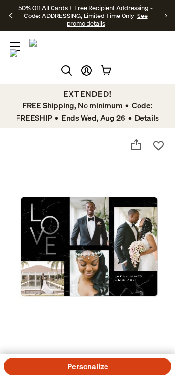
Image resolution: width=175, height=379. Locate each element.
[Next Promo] (166, 15)
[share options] (136, 145)
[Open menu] (15, 46)
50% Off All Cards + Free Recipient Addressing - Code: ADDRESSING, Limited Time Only (85, 11)
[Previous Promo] (11, 15)
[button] (86, 70)
